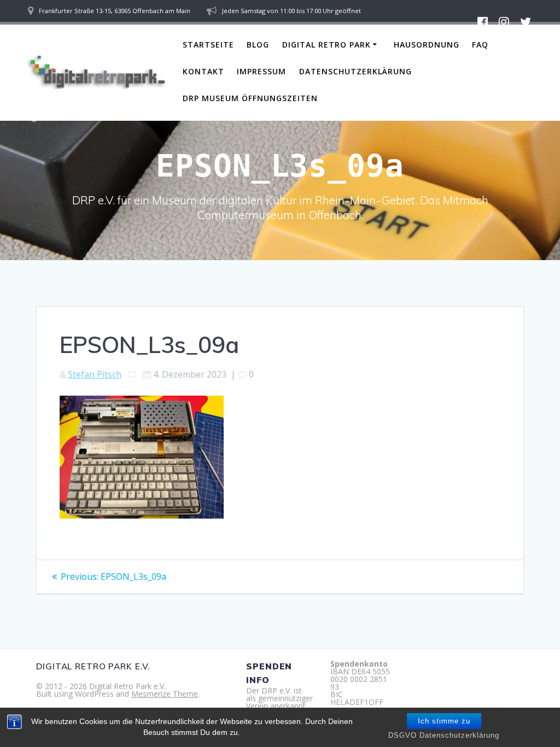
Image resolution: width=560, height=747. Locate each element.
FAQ (480, 44)
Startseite (208, 44)
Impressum (261, 71)
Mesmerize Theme (164, 694)
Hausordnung (426, 44)
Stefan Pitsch (94, 374)
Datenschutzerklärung (355, 71)
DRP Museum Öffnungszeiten (250, 98)
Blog (258, 44)
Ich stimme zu (444, 721)
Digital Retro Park (326, 44)
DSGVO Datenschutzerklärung (443, 735)
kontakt (203, 71)
